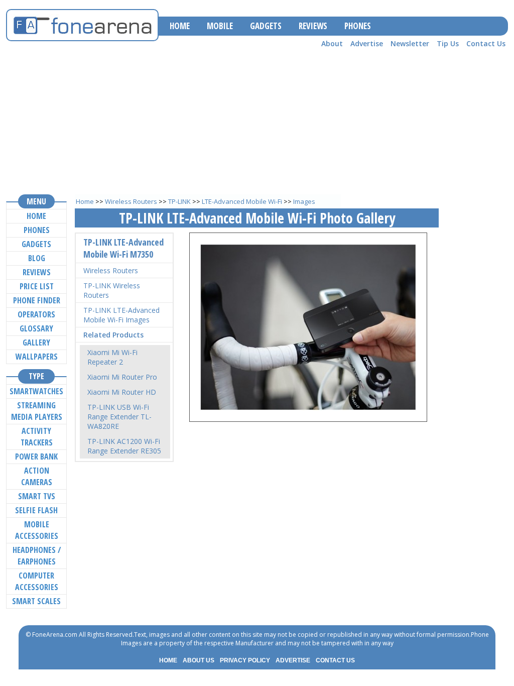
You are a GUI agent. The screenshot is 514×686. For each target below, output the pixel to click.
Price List (37, 286)
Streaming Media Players (36, 411)
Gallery (36, 342)
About (332, 43)
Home (85, 201)
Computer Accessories (36, 581)
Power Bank (36, 456)
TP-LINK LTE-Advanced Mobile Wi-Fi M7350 (123, 248)
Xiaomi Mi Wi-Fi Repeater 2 (112, 357)
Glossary (36, 328)
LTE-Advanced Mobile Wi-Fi (242, 201)
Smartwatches (36, 391)
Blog (36, 258)
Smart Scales (36, 601)
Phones (37, 230)
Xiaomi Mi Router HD (121, 392)
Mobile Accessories (36, 530)
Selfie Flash (36, 510)
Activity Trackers (37, 436)
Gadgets (36, 244)
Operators (36, 314)
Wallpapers (37, 356)
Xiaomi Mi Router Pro (122, 377)
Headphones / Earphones (37, 555)
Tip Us (448, 43)
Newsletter (410, 43)
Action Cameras (36, 476)
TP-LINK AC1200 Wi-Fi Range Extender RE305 (124, 445)
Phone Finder (36, 300)
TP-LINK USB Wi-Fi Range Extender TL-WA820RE (119, 416)
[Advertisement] (257, 121)
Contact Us (485, 43)
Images (304, 201)
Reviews (37, 272)
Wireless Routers (131, 201)
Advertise (366, 43)
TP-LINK (179, 201)
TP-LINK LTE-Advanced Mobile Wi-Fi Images (121, 314)
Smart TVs (36, 496)
